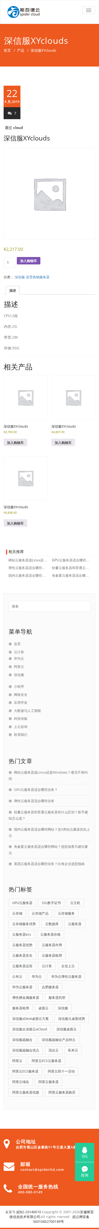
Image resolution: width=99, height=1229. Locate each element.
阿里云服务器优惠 (25, 1092)
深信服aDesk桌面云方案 (30, 1018)
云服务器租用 (52, 955)
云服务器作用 (52, 945)
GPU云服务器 (22, 902)
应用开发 (20, 702)
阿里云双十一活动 (61, 1071)
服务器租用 (20, 1008)
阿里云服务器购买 (62, 1092)
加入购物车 (28, 260)
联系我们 (20, 734)
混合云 (54, 1050)
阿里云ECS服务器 (25, 1071)
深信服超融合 (22, 1039)
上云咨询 (20, 726)
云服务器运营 (22, 966)
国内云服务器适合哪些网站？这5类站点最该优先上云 (28, 575)
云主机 (75, 902)
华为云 (19, 658)
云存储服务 (66, 913)
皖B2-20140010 (29, 1212)
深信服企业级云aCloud (29, 1029)
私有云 (73, 1050)
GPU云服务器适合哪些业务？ (71, 560)
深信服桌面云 (66, 1029)
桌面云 (43, 1008)
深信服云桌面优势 (71, 1018)
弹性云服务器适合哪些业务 (28, 567)
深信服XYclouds (27, 138)
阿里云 (19, 666)
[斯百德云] (49, 12)
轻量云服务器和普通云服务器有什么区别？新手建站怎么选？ (71, 567)
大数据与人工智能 (27, 710)
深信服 (19, 674)
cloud (18, 127)
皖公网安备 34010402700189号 (61, 1219)
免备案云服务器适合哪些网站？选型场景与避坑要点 (71, 575)
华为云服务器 (22, 987)
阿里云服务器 (48, 1081)
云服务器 (74, 924)
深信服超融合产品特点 (58, 1039)
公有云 (17, 976)
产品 (20, 50)
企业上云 (68, 966)
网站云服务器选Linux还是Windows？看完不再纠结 (28, 560)
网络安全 (20, 694)
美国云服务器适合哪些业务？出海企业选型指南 (49, 863)
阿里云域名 (20, 1081)
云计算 (19, 651)
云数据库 (52, 924)
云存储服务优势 (24, 924)
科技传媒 (20, 718)
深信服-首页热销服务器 (32, 276)
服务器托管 (57, 997)
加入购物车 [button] (15, 442)
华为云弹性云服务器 (66, 976)
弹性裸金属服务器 (25, 997)
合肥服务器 (50, 987)
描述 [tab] (12, 290)
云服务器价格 (50, 934)
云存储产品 (40, 913)
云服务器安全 (22, 955)
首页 (7, 50)
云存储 (17, 913)
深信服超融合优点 (25, 1050)
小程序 (19, 686)
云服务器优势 (22, 945)
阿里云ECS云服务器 (46, 1060)
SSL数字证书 (51, 902)
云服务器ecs (21, 934)
